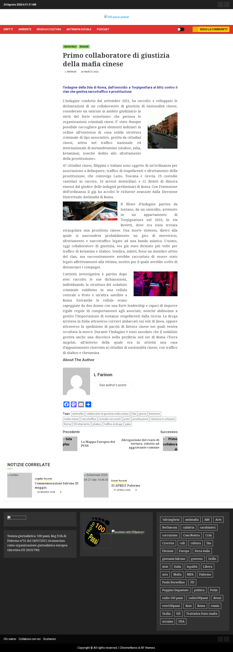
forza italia (202, 551)
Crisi (208, 535)
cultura (196, 543)
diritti (8, 29)
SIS (178, 614)
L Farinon (70, 72)
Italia (177, 567)
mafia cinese (71, 419)
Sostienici (49, 639)
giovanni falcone (173, 559)
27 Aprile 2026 (122, 490)
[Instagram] (226, 4)
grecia (142, 413)
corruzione (169, 535)
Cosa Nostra (191, 535)
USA (181, 621)
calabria (188, 527)
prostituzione (140, 419)
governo (197, 559)
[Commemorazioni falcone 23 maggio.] (19, 485)
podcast (103, 29)
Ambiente (24, 29)
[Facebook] (220, 4)
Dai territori (70, 46)
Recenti (84, 46)
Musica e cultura (49, 29)
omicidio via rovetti (110, 419)
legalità (192, 567)
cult (182, 543)
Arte (218, 520)
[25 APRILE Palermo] (96, 485)
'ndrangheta (170, 520)
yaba (128, 424)
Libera (207, 567)
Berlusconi (169, 527)
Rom (188, 606)
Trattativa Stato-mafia (201, 614)
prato (127, 419)
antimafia (77, 413)
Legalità (39, 478)
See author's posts (113, 385)
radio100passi (198, 598)
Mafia (177, 574)
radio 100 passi (172, 598)
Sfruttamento (82, 424)
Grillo (212, 559)
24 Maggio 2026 (46, 492)
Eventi (114, 480)
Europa (184, 551)
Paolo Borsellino (173, 582)
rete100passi (171, 606)
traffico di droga (113, 424)
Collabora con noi (30, 639)
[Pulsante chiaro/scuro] (180, 29)
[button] (188, 29)
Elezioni (167, 551)
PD (192, 582)
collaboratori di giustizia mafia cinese (107, 413)
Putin (214, 590)
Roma (67, 424)
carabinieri (208, 527)
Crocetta (168, 543)
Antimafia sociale (78, 29)
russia (215, 606)
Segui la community (214, 29)
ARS (207, 520)
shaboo (97, 424)
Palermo (205, 574)
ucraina (167, 621)
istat (165, 567)
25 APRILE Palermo (125, 485)
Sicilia (166, 614)
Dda (134, 413)
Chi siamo (10, 639)
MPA (190, 574)
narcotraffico (89, 419)
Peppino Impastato (175, 590)
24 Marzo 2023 (90, 72)
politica (199, 590)
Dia (208, 543)
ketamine (154, 413)
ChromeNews (128, 647)
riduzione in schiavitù (163, 419)
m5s (165, 574)
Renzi (217, 598)
